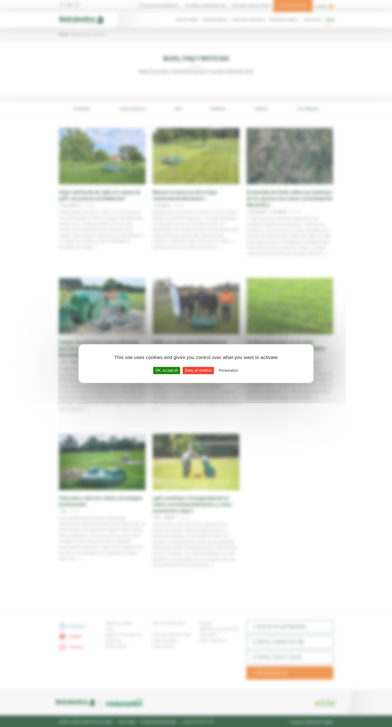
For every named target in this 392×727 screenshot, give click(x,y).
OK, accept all (166, 370)
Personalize (228, 370)
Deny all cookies (198, 370)
